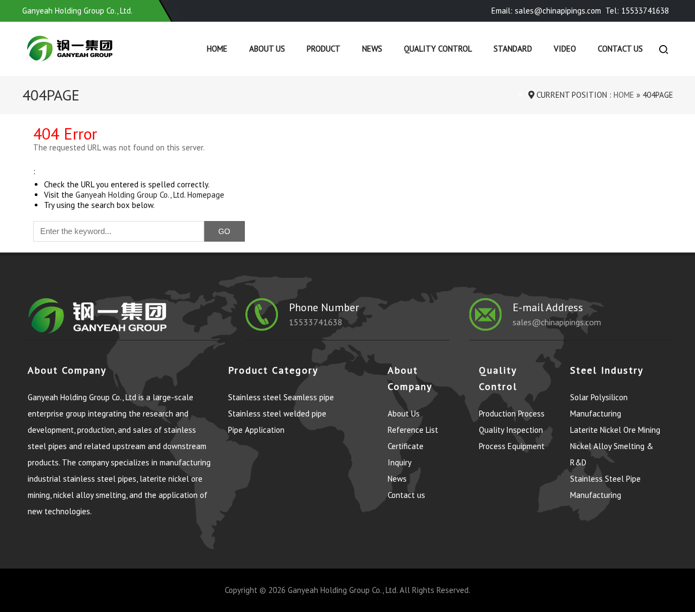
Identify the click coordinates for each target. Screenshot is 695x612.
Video (565, 48)
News (372, 48)
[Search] (663, 49)
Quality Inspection (511, 430)
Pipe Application (256, 430)
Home (217, 48)
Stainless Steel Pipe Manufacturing (605, 487)
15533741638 (316, 322)
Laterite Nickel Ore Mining (615, 430)
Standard (513, 48)
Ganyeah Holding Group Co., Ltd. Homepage (149, 195)
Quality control (438, 48)
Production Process (512, 413)
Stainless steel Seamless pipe (281, 397)
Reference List (413, 430)
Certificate (406, 446)
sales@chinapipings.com (557, 322)
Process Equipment (512, 446)
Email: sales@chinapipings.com (546, 10)
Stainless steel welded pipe (277, 413)
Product (323, 48)
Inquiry (400, 462)
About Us (267, 48)
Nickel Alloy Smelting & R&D (611, 454)
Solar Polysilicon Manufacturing (599, 405)
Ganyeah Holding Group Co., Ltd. (342, 590)
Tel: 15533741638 (637, 10)
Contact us (620, 48)
